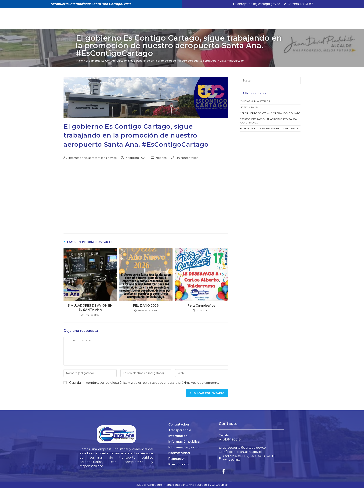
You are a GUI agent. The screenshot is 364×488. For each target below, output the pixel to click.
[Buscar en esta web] (270, 80)
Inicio (79, 60)
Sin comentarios (187, 158)
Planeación (177, 458)
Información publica (184, 441)
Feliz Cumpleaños (201, 305)
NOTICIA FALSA (249, 107)
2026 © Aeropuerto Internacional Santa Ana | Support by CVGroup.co (182, 484)
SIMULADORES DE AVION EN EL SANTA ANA (90, 308)
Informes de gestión (184, 447)
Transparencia (179, 430)
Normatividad (179, 453)
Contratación (178, 424)
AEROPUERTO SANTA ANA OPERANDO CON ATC (270, 113)
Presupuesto (178, 464)
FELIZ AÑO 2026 (146, 305)
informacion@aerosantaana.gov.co (92, 158)
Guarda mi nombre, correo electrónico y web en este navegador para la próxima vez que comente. (144, 382)
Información (177, 436)
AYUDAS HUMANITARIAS (255, 101)
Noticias (161, 158)
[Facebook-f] (223, 471)
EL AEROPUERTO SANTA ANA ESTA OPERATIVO (269, 128)
